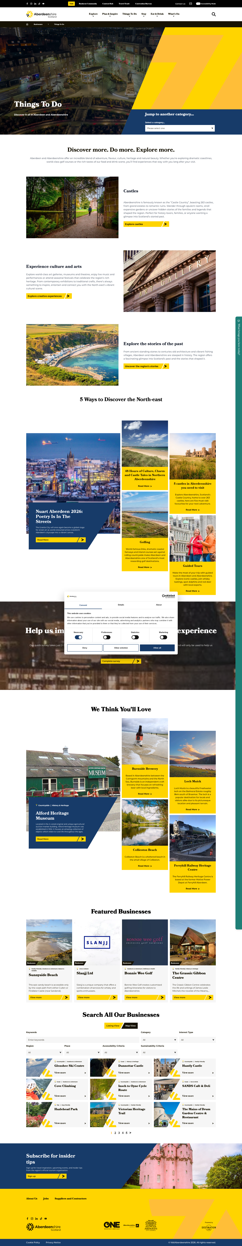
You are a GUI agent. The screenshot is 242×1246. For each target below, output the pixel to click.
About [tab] (159, 605)
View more (60, 1073)
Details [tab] (121, 605)
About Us (31, 1199)
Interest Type (186, 1032)
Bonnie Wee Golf (138, 974)
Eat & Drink (157, 14)
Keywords (31, 1032)
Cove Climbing (65, 1086)
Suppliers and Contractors (70, 1199)
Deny (84, 648)
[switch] (106, 637)
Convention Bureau (143, 4)
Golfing (145, 542)
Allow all (157, 648)
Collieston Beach (145, 850)
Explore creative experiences (45, 296)
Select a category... (155, 122)
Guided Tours (192, 566)
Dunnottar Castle (130, 1066)
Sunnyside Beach (43, 975)
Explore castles (134, 224)
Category (146, 1032)
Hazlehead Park (66, 1109)
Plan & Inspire (110, 14)
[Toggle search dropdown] (214, 14)
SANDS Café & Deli (196, 1086)
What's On (173, 14)
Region (30, 1046)
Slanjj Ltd (85, 974)
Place (67, 1046)
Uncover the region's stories (141, 366)
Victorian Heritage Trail (131, 1111)
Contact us (180, 4)
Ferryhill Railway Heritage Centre (192, 867)
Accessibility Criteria (114, 1046)
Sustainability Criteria (152, 1046)
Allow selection (121, 648)
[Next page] (130, 1133)
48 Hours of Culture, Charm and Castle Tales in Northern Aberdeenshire (145, 475)
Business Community (88, 4)
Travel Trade (124, 4)
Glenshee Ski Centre (69, 1066)
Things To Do (129, 14)
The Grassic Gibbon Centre (189, 976)
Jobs (46, 1199)
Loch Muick (192, 781)
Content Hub (107, 4)
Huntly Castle (192, 1066)
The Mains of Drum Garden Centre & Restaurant (196, 1113)
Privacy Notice (53, 1242)
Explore (93, 14)
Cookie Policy (33, 1242)
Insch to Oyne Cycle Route (132, 1088)
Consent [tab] (83, 605)
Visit (71, 4)
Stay (143, 14)
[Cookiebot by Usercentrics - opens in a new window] (164, 596)
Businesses (38, 24)
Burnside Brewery (145, 769)
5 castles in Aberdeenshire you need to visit (192, 486)
